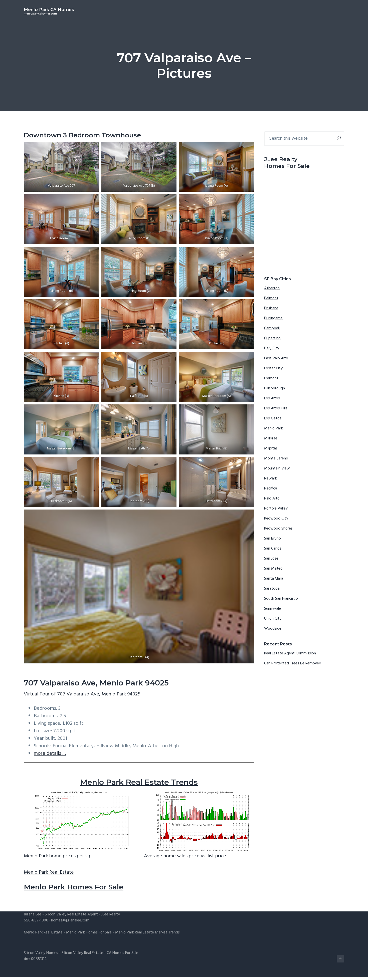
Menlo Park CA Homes (49, 9)
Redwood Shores (278, 528)
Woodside (272, 628)
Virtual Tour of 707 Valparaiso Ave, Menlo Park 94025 (82, 694)
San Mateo (273, 568)
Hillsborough (274, 388)
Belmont (271, 298)
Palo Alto (272, 498)
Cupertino (272, 338)
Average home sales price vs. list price (185, 856)
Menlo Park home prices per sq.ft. (60, 856)
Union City (272, 618)
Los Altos (272, 398)
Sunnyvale (272, 608)
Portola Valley (276, 508)
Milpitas (271, 448)
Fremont (271, 378)
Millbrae (270, 438)
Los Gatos (272, 418)
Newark (270, 478)
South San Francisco (281, 598)
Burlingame (273, 318)
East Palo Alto (276, 358)
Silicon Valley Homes (41, 953)
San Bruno (272, 538)
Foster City (273, 368)
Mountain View (277, 468)
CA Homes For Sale (122, 953)
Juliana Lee (32, 914)
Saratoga (272, 588)
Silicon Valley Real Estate (82, 953)
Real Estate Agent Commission (290, 653)
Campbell (272, 328)
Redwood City (276, 518)
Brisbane (271, 308)
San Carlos (272, 548)
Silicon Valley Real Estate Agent (71, 914)
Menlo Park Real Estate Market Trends (147, 932)
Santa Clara (273, 578)
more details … (50, 754)
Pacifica (270, 488)
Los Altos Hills (275, 408)
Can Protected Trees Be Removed (292, 663)
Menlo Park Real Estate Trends (139, 782)
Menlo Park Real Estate (49, 872)
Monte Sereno (276, 458)
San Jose (271, 558)
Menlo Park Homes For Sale (73, 887)
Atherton (272, 288)
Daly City (271, 348)
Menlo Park (273, 428)
